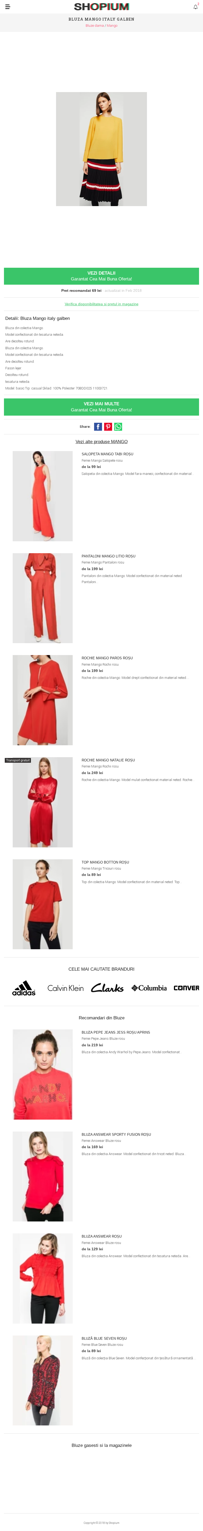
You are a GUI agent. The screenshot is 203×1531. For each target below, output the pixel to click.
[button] (98, 427)
